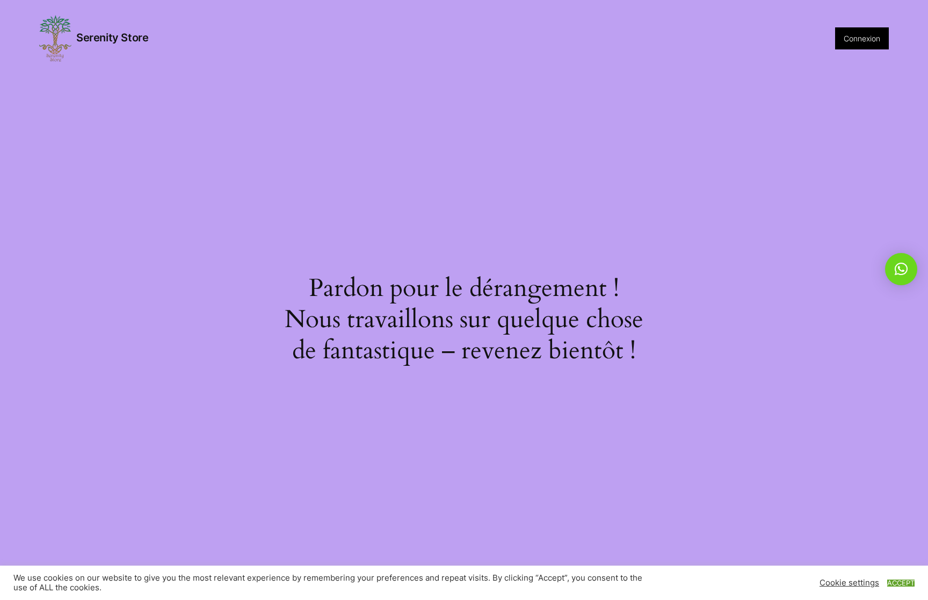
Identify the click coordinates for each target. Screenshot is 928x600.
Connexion (862, 38)
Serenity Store (112, 37)
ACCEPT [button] (901, 583)
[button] (901, 269)
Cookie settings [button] (849, 583)
